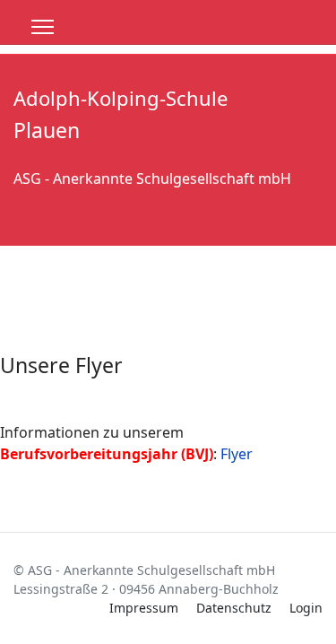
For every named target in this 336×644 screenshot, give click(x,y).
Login (306, 607)
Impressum (143, 607)
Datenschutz (233, 607)
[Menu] (42, 27)
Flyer (236, 454)
